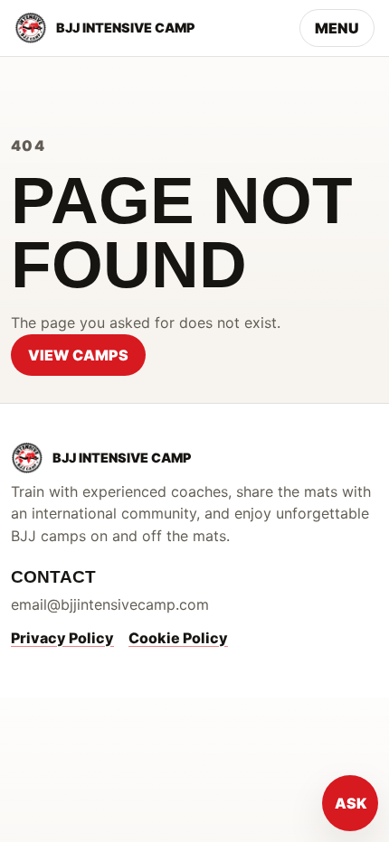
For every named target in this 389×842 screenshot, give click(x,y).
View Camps (78, 355)
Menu (337, 28)
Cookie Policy (178, 638)
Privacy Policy (62, 638)
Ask (350, 803)
